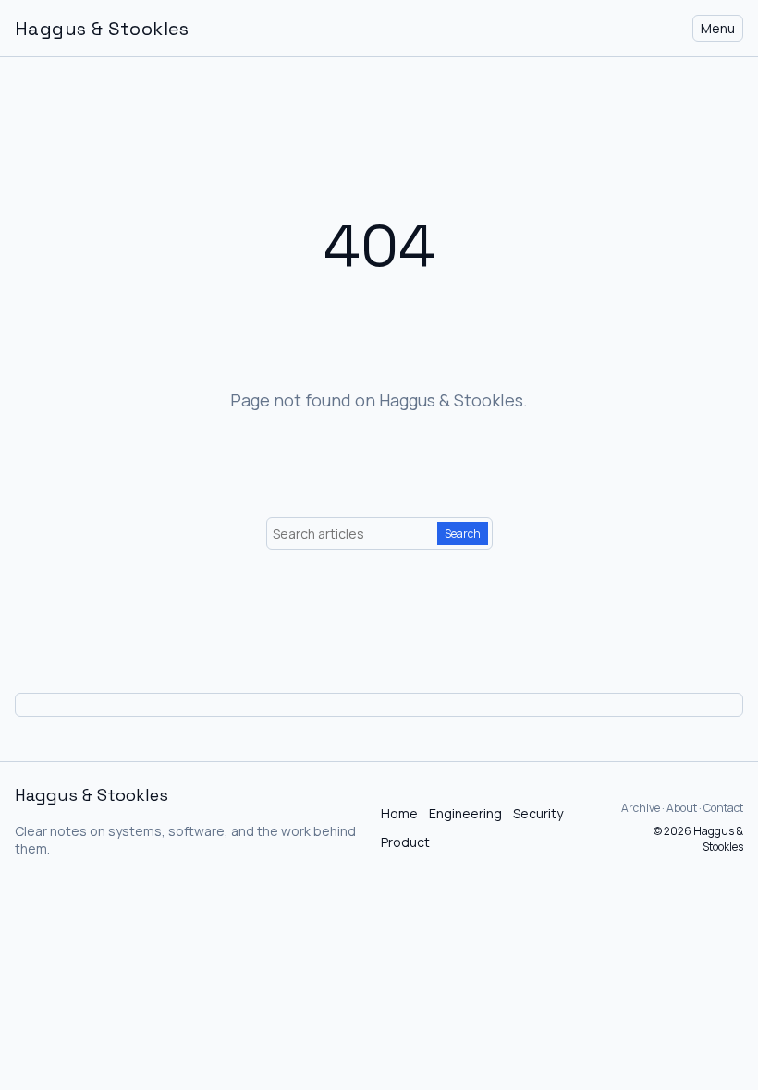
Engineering (465, 813)
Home (399, 813)
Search (463, 533)
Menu (718, 28)
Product (405, 842)
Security (538, 813)
